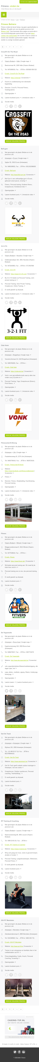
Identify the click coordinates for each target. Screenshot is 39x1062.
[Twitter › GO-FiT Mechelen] (6, 975)
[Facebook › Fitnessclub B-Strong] (11, 499)
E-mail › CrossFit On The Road (14, 73)
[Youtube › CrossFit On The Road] (20, 106)
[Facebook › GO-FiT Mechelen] (11, 975)
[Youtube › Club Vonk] (20, 400)
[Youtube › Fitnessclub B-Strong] (20, 499)
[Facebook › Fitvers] (11, 589)
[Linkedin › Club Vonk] (15, 400)
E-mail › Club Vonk (11, 367)
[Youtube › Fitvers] (20, 589)
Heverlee (19, 255)
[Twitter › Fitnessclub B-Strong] (6, 499)
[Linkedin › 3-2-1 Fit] (15, 302)
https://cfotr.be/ (15, 78)
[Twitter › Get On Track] (6, 790)
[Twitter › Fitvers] (6, 589)
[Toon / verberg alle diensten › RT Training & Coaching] (21, 860)
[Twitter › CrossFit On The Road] (6, 106)
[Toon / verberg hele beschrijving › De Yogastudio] (21, 667)
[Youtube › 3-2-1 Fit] (20, 302)
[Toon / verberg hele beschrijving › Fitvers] (21, 566)
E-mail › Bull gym (10, 170)
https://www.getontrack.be (19, 761)
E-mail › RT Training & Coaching (15, 845)
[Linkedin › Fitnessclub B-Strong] (15, 499)
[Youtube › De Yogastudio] (20, 691)
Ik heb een (29, 2)
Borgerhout (16, 355)
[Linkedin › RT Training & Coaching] (15, 877)
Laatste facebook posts (13, 97)
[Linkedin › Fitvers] (15, 589)
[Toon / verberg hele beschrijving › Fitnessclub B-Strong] (21, 477)
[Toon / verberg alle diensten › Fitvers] (21, 572)
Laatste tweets (10, 682)
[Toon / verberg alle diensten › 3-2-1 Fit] (21, 285)
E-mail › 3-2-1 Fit (10, 270)
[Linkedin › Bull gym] (15, 203)
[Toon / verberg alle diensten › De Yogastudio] (21, 673)
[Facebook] (19, 1052)
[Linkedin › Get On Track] (15, 790)
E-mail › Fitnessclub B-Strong (14, 465)
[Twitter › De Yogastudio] (6, 691)
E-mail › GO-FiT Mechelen (13, 942)
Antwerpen (8, 158)
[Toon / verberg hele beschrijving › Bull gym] (21, 180)
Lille (14, 452)
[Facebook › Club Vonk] (11, 400)
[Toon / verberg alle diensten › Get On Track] (21, 772)
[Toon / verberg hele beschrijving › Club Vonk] (21, 376)
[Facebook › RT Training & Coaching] (11, 877)
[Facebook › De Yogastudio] (11, 691)
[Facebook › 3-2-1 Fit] (11, 302)
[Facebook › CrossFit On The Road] (11, 106)
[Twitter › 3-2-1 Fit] (6, 302)
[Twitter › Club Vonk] (6, 400)
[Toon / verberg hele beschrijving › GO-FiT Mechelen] (21, 951)
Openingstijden (10, 93)
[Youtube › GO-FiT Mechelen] (20, 975)
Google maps (26, 61)
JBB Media (17, 1057)
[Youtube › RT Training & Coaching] (20, 877)
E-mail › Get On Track (12, 757)
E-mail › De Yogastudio (12, 656)
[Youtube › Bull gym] (20, 203)
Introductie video (29, 97)
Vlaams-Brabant (10, 61)
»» (21, 47)
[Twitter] (15, 1052)
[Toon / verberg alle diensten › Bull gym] (21, 186)
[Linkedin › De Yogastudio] (15, 691)
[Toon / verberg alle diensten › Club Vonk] (21, 382)
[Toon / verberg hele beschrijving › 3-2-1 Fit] (21, 279)
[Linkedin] (23, 1052)
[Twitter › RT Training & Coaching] (6, 877)
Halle (18, 61)
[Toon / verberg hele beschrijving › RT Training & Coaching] (21, 854)
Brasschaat (16, 642)
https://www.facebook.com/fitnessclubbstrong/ (19, 471)
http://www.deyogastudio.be (19, 660)
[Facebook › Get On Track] (11, 790)
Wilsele (19, 543)
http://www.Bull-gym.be (18, 175)
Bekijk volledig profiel (15, 141)
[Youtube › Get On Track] (20, 790)
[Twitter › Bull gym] (6, 203)
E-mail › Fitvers (10, 557)
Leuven (19, 830)
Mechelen (16, 930)
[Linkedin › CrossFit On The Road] (15, 106)
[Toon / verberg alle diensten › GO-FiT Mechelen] (21, 957)
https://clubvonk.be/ (17, 371)
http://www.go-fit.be (17, 946)
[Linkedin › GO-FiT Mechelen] (15, 975)
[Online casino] (19, 1016)
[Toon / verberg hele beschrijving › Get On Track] (21, 766)
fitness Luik (5, 31)
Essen (15, 158)
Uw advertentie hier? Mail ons (19, 1037)
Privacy (23, 1057)
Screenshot (26, 78)
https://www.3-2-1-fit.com (18, 274)
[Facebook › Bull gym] (11, 203)
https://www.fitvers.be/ (18, 561)
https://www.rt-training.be (18, 849)
